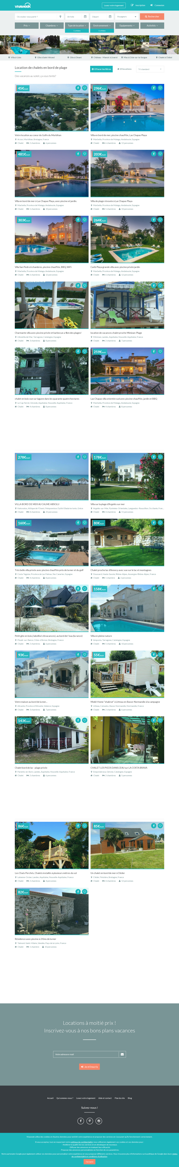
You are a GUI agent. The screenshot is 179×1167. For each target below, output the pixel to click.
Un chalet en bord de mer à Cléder (108, 873)
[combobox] (127, 16)
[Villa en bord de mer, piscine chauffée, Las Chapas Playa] (127, 107)
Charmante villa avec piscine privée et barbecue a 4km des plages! (48, 332)
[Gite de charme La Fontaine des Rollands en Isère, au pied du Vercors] (15, 44)
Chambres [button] (51, 25)
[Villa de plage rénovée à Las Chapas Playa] (127, 173)
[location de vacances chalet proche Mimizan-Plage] (127, 305)
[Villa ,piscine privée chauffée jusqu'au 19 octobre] (164, 44)
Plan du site (120, 1098)
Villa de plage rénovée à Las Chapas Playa (111, 201)
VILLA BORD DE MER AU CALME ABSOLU (37, 504)
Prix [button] (26, 25)
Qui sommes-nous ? (64, 1098)
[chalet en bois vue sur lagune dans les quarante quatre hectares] (52, 370)
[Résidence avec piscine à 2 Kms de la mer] (52, 911)
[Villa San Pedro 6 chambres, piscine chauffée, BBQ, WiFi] (52, 239)
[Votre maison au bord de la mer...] (52, 674)
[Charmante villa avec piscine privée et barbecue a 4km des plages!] (52, 305)
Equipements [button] (126, 25)
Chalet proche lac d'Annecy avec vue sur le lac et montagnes (121, 570)
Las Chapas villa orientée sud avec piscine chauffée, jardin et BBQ (124, 398)
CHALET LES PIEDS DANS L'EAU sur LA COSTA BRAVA (119, 767)
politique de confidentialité (82, 1142)
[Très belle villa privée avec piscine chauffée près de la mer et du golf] (52, 542)
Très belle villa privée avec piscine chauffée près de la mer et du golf (49, 570)
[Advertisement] (89, 430)
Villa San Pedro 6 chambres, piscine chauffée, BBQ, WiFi (43, 267)
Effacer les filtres (102, 69)
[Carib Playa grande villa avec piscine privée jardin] (127, 239)
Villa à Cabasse (165, 57)
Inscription (140, 5)
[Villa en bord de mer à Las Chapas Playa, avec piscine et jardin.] (52, 173)
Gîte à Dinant (46, 57)
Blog (130, 1098)
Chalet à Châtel (135, 57)
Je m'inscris (90, 1066)
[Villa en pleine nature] (127, 608)
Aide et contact (105, 1098)
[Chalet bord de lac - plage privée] (52, 739)
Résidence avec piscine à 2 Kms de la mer (35, 938)
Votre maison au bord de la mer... (31, 701)
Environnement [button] (101, 25)
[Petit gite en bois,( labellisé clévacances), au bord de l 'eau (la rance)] (52, 608)
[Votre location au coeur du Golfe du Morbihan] (52, 107)
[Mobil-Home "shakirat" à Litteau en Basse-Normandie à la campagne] (127, 674)
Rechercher (153, 16)
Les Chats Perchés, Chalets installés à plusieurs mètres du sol (46, 873)
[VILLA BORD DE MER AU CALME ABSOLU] (52, 476)
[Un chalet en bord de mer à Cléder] (127, 845)
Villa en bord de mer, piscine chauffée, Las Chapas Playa (119, 135)
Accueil (50, 1098)
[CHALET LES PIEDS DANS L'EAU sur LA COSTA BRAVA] (127, 739)
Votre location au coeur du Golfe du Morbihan (38, 135)
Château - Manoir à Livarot (75, 57)
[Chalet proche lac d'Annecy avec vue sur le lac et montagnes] (127, 542)
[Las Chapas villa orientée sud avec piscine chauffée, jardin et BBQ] (127, 370)
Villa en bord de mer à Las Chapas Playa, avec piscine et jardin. (46, 201)
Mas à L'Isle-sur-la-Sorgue (105, 57)
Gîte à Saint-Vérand (16, 57)
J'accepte (89, 1162)
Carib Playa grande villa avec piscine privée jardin (115, 267)
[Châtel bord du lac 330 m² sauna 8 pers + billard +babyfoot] (134, 44)
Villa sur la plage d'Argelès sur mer (108, 504)
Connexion (159, 5)
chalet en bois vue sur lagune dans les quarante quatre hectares (47, 398)
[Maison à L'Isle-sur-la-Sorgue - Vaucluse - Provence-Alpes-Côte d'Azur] (104, 44)
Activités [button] (151, 25)
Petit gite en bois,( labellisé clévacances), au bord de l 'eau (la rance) (49, 635)
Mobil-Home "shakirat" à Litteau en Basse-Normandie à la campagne (125, 701)
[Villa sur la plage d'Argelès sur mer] (127, 476)
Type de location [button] (76, 25)
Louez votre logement (114, 5)
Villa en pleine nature (101, 635)
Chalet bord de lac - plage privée (31, 767)
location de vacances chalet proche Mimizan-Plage (116, 332)
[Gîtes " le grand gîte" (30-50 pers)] (45, 44)
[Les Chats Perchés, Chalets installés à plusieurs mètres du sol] (52, 845)
